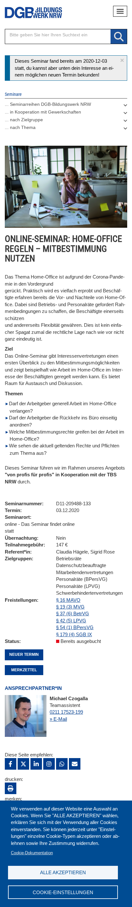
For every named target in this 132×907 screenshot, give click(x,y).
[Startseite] (29, 13)
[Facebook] (10, 764)
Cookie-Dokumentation (32, 852)
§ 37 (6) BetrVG (72, 613)
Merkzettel (24, 670)
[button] (122, 60)
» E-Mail (58, 719)
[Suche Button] (119, 36)
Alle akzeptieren (63, 872)
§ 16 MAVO (68, 600)
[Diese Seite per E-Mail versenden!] (74, 764)
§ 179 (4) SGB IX (74, 634)
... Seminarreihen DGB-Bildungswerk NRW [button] (48, 104)
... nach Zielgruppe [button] (24, 119)
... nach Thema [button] (20, 127)
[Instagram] (49, 764)
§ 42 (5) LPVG (71, 620)
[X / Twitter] (23, 764)
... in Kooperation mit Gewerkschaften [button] (43, 112)
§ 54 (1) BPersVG (75, 627)
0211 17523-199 (66, 712)
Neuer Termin (24, 654)
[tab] (66, 106)
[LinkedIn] (36, 764)
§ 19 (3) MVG (70, 606)
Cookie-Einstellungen (63, 892)
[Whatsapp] (62, 764)
